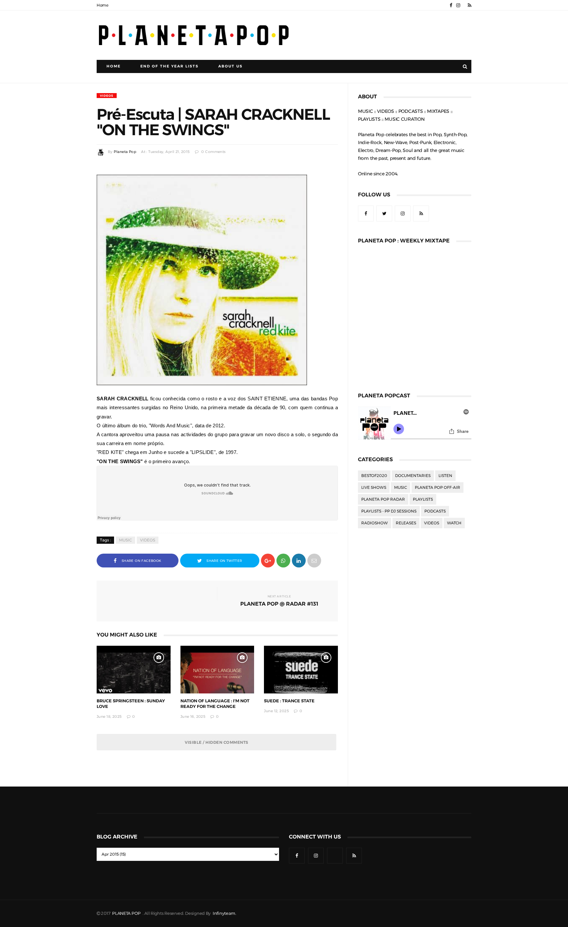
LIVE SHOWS (373, 487)
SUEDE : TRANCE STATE (289, 701)
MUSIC (125, 540)
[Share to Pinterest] (314, 560)
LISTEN (445, 476)
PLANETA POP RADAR (383, 499)
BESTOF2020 (374, 476)
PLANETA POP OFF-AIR (437, 487)
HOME (113, 66)
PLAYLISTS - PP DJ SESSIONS (388, 511)
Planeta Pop (125, 152)
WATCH (454, 523)
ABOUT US (230, 66)
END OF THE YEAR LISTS (169, 66)
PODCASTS (435, 511)
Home (102, 5)
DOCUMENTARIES (413, 476)
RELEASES (406, 523)
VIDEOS (106, 95)
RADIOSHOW (374, 523)
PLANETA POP (127, 913)
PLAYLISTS (423, 499)
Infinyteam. (224, 913)
